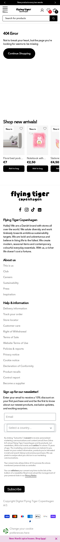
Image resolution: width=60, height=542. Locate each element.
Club (6, 271)
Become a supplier (14, 383)
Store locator (10, 320)
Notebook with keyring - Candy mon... (35, 158)
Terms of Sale (11, 337)
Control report (11, 377)
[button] (5, 10)
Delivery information (15, 308)
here (43, 539)
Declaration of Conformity (18, 366)
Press (6, 289)
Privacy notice (11, 354)
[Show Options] (51, 428)
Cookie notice (11, 360)
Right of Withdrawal (14, 331)
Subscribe (14, 489)
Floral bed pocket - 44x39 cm (13, 158)
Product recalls (11, 372)
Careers (7, 277)
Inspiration (9, 294)
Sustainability (11, 283)
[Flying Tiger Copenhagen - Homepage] (23, 10)
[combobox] (30, 428)
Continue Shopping (19, 53)
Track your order (13, 314)
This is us (8, 265)
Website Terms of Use (15, 343)
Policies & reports (13, 349)
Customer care (11, 326)
